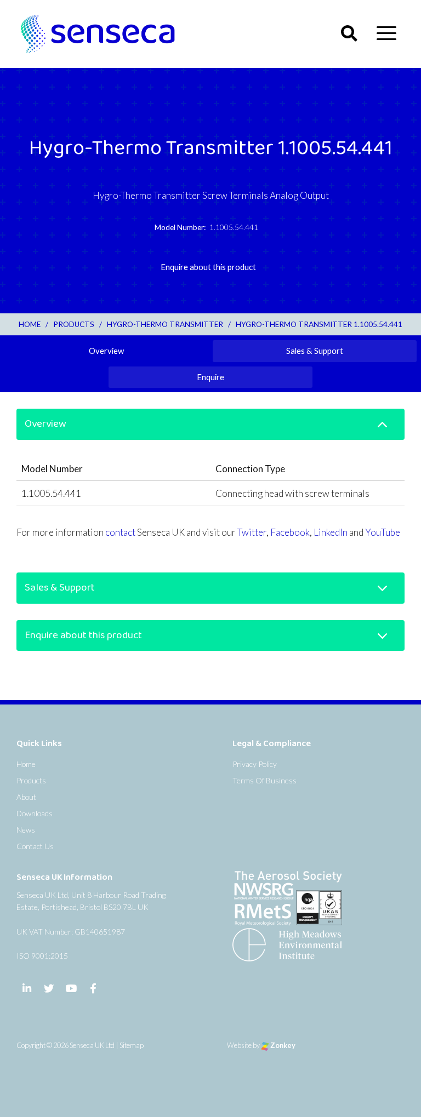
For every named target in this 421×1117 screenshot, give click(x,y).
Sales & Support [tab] (314, 351)
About (26, 796)
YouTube (382, 532)
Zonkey (282, 1045)
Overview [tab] (106, 351)
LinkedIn (331, 532)
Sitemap (132, 1045)
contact (120, 532)
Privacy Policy (254, 764)
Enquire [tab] (210, 377)
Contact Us (35, 846)
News (25, 829)
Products (31, 780)
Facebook (290, 532)
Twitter (251, 532)
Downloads (34, 813)
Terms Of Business (264, 780)
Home (26, 764)
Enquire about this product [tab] (208, 267)
